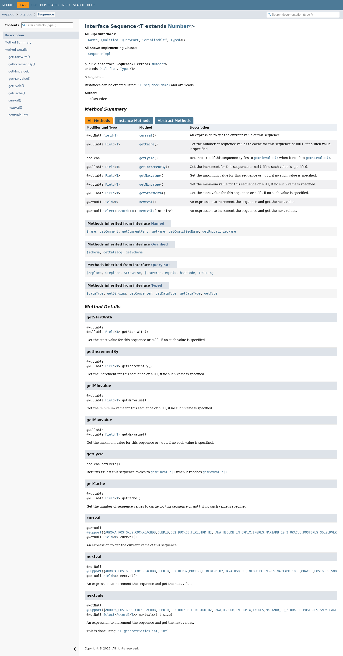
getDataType (166, 293)
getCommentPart (135, 231)
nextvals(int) (18, 115)
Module (8, 5)
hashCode (187, 273)
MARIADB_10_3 (277, 532)
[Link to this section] (130, 109)
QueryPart (130, 40)
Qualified (109, 40)
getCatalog (112, 252)
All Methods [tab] (99, 121)
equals (170, 273)
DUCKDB (183, 532)
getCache (146, 144)
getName (158, 231)
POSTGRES (310, 532)
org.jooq (8, 14)
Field (108, 135)
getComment (109, 231)
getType (210, 293)
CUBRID (163, 532)
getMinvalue (149, 184)
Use (34, 5)
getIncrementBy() (21, 64)
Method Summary (18, 42)
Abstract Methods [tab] (174, 121)
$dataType (95, 293)
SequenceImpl (99, 54)
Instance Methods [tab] (133, 121)
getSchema (134, 252)
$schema (93, 252)
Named (93, 40)
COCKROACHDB (145, 532)
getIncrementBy (152, 167)
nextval (145, 202)
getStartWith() (19, 57)
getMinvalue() (18, 71)
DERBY (182, 571)
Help (90, 5)
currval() (14, 100)
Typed (175, 40)
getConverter (141, 293)
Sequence (46, 14)
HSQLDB (228, 532)
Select (109, 211)
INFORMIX (243, 532)
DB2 (173, 532)
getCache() (16, 93)
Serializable (153, 40)
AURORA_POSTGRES (119, 532)
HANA (217, 532)
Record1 (123, 211)
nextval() (15, 107)
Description (14, 35)
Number (178, 26)
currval (145, 135)
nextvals (146, 211)
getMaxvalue (149, 175)
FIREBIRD (198, 532)
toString (206, 273)
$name (91, 231)
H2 (210, 532)
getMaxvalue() (19, 78)
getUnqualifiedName (219, 231)
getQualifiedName (184, 231)
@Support (94, 532)
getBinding (116, 293)
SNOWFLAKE (328, 610)
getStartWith (150, 193)
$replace (94, 273)
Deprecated (49, 5)
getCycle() (16, 86)
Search (78, 5)
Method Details (16, 49)
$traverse (132, 273)
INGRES (258, 532)
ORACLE (295, 532)
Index (65, 5)
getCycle (146, 158)
